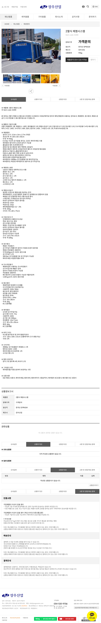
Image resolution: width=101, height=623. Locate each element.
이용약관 (4, 620)
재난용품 (8, 17)
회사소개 (59, 17)
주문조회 (23, 7)
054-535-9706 (60, 603)
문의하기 (92, 17)
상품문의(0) (63, 99)
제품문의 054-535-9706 (77, 60)
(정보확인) (24, 606)
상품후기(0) (38, 99)
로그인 (6, 7)
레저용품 (25, 17)
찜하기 (93, 60)
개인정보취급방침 (15, 618)
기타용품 (42, 17)
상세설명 (14, 99)
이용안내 (25, 618)
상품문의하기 (94, 485)
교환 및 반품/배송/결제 (87, 99)
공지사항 (75, 17)
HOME (7, 24)
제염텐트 (27, 24)
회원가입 (15, 7)
